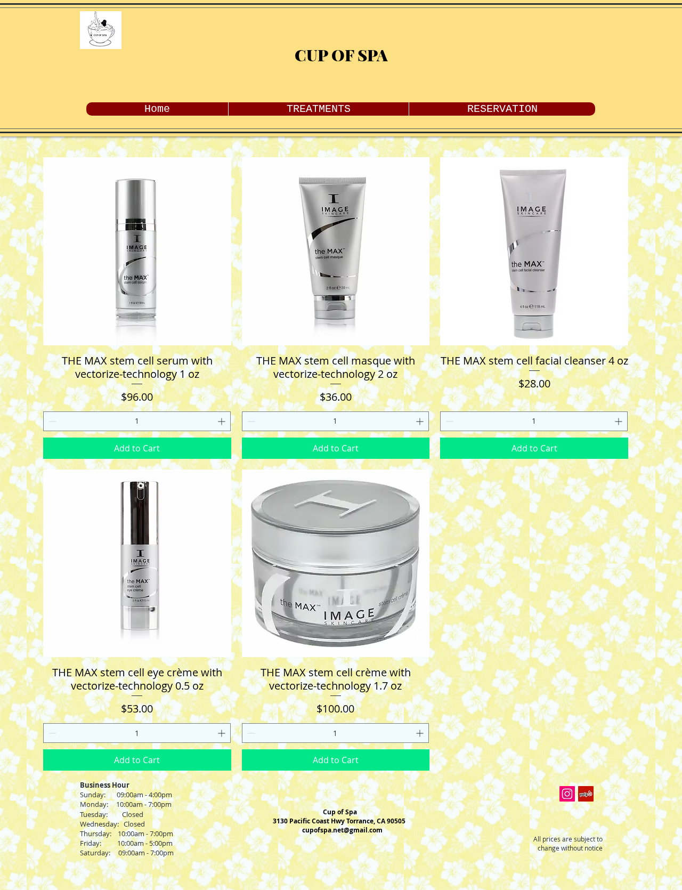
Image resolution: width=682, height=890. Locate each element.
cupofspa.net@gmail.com (342, 830)
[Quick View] (137, 251)
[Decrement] (51, 421)
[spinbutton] (137, 421)
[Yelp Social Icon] (586, 794)
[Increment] (222, 421)
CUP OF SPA (341, 55)
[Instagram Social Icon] (567, 794)
